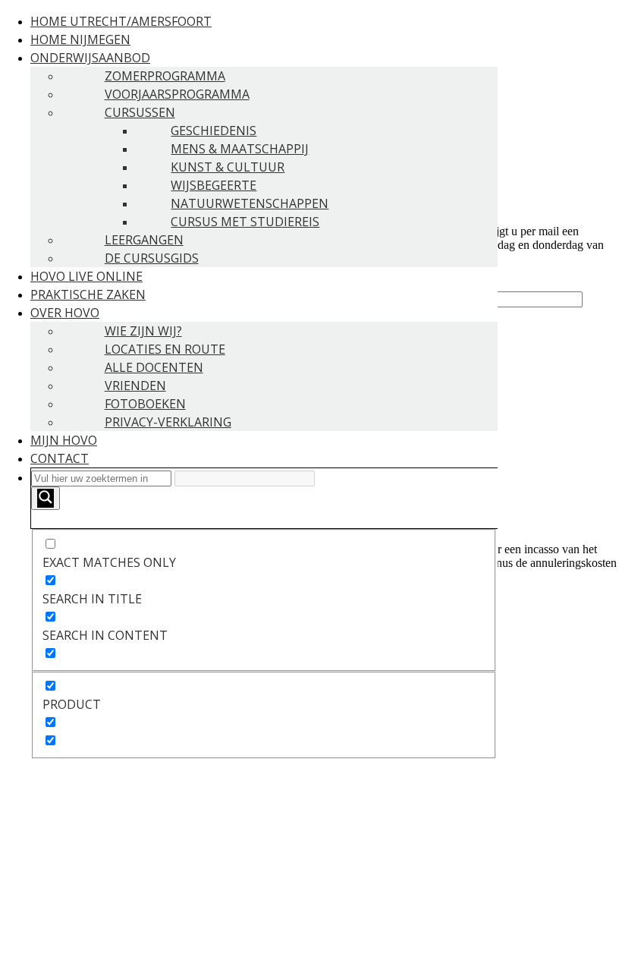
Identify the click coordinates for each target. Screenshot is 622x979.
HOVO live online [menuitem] (86, 276)
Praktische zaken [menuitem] (88, 294)
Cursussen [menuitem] (140, 112)
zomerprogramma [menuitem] (165, 76)
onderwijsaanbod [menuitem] (90, 57)
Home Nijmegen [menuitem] (80, 39)
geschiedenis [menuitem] (213, 130)
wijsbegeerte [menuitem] (213, 185)
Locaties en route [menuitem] (165, 349)
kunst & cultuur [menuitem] (227, 167)
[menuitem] (264, 613)
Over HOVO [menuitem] (64, 312)
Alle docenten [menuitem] (154, 367)
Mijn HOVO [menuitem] (63, 440)
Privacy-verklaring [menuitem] (168, 422)
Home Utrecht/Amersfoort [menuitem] (121, 21)
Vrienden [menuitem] (135, 385)
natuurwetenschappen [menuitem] (249, 203)
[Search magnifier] (45, 498)
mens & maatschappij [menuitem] (240, 148)
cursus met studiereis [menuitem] (245, 221)
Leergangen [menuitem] (144, 239)
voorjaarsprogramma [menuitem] (177, 94)
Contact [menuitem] (59, 458)
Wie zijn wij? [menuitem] (143, 331)
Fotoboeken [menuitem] (145, 403)
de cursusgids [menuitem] (152, 258)
